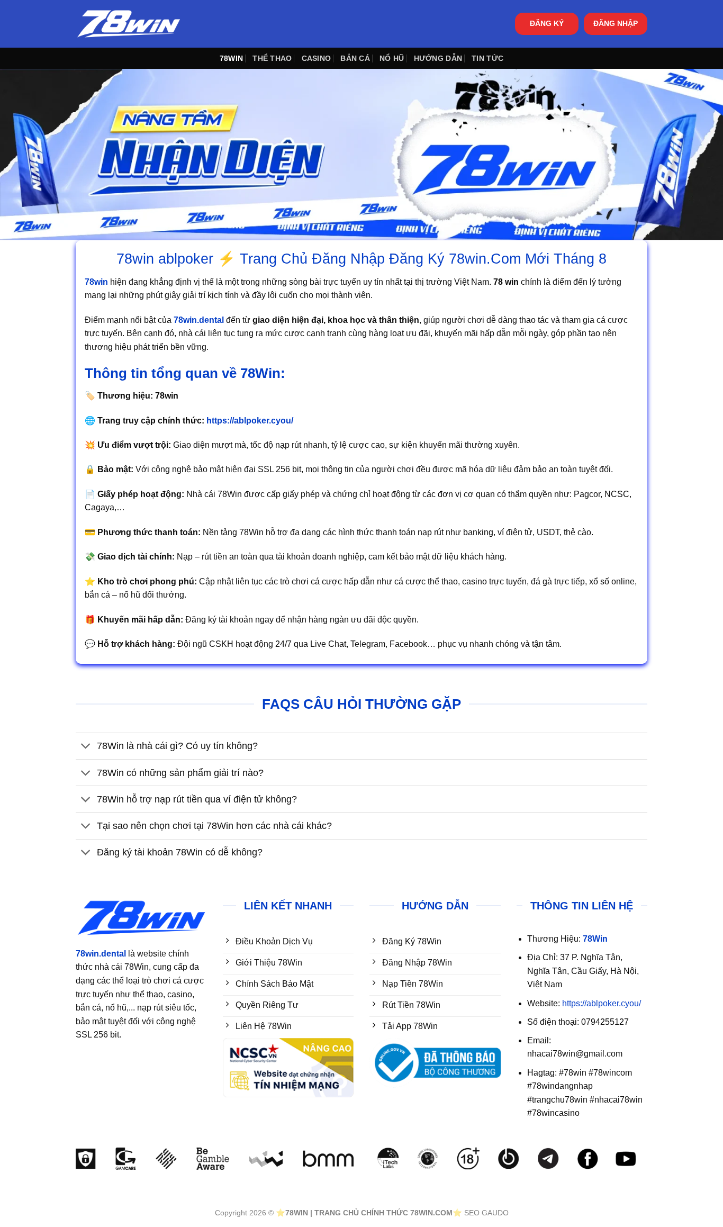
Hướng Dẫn (438, 58)
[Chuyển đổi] (86, 747)
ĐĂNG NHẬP (615, 24)
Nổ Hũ (391, 58)
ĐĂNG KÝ (547, 24)
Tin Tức (487, 58)
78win (231, 58)
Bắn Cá (355, 58)
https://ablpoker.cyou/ (601, 1003)
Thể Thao (272, 58)
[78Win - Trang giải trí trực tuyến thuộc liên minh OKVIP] (129, 24)
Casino (316, 58)
